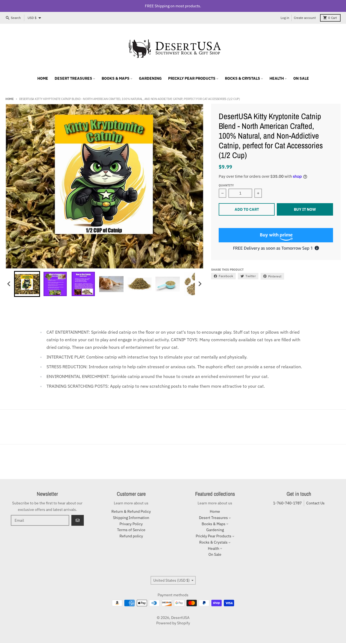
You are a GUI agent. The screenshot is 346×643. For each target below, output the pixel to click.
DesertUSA (180, 617)
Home (9, 99)
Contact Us (315, 503)
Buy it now (305, 209)
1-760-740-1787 (287, 503)
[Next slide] (200, 284)
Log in (285, 18)
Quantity (226, 185)
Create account (305, 18)
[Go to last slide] (9, 284)
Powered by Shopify (173, 623)
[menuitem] (27, 284)
